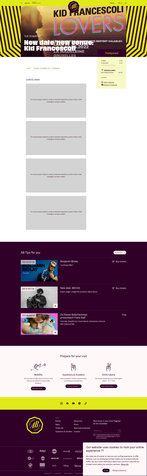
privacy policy (110, 436)
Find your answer (72, 386)
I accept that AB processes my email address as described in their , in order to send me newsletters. (108, 436)
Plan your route (37, 388)
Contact (77, 431)
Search (125, 3)
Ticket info (59, 428)
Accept (106, 470)
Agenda (27, 3)
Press (76, 424)
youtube (73, 403)
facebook (67, 403)
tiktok (85, 403)
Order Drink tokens (107, 386)
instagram (61, 403)
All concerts (119, 252)
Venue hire (78, 421)
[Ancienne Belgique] (73, 6)
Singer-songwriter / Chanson (46, 68)
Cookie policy (57, 473)
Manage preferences (119, 470)
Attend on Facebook (110, 85)
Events (58, 421)
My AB (112, 3)
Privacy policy (48, 473)
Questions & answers (63, 431)
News (57, 424)
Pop (28, 68)
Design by (78, 473)
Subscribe (119, 430)
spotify (79, 403)
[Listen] (55, 306)
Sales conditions (68, 473)
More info (124, 464)
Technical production (82, 428)
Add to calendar (109, 82)
